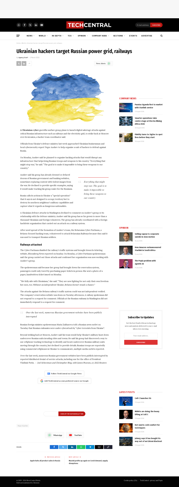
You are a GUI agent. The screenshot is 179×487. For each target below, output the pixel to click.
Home (18, 43)
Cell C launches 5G (143, 398)
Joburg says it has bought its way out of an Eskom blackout (148, 440)
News (30, 35)
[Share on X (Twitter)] (18, 63)
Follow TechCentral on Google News (66, 373)
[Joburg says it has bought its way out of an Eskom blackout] (126, 441)
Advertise (146, 35)
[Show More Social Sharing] (29, 63)
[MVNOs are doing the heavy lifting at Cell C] (126, 414)
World (42, 35)
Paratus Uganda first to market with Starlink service (149, 106)
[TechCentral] (89, 25)
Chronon (36, 483)
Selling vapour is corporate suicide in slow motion (147, 235)
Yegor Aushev (23, 426)
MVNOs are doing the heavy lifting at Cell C (147, 413)
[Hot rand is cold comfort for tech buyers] (126, 428)
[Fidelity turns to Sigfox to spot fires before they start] (126, 137)
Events (133, 35)
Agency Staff (23, 57)
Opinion (82, 35)
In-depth (56, 35)
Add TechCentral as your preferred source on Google (66, 381)
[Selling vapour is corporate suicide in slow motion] (126, 237)
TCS (70, 35)
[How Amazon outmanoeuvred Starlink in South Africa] (126, 250)
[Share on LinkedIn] (24, 63)
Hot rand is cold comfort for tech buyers (147, 426)
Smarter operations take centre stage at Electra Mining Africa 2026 (148, 121)
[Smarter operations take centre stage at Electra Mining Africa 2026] (126, 121)
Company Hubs (99, 35)
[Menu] (18, 35)
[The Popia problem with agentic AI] (126, 263)
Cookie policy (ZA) (130, 480)
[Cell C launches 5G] (126, 401)
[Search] (161, 35)
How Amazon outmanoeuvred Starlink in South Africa (148, 249)
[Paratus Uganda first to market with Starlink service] (126, 107)
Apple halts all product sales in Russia (45, 461)
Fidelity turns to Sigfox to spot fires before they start (148, 136)
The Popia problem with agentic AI (145, 262)
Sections (118, 35)
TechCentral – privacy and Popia (151, 480)
